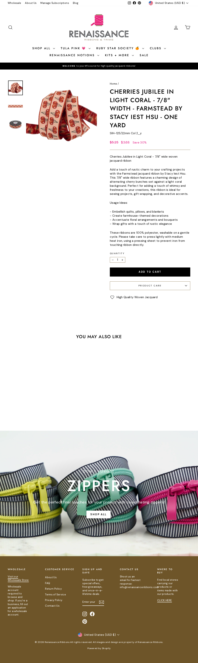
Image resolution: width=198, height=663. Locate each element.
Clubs (156, 48)
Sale (144, 55)
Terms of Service (55, 594)
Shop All (42, 48)
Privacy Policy (53, 600)
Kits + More (118, 55)
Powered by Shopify (99, 648)
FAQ (47, 583)
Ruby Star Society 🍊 (118, 48)
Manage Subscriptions (54, 3)
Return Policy (53, 588)
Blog (76, 3)
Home (113, 83)
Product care (150, 285)
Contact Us (52, 605)
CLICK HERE (164, 600)
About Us (31, 3)
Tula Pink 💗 (74, 48)
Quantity (117, 253)
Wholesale (14, 3)
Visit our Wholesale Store (18, 578)
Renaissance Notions (73, 55)
